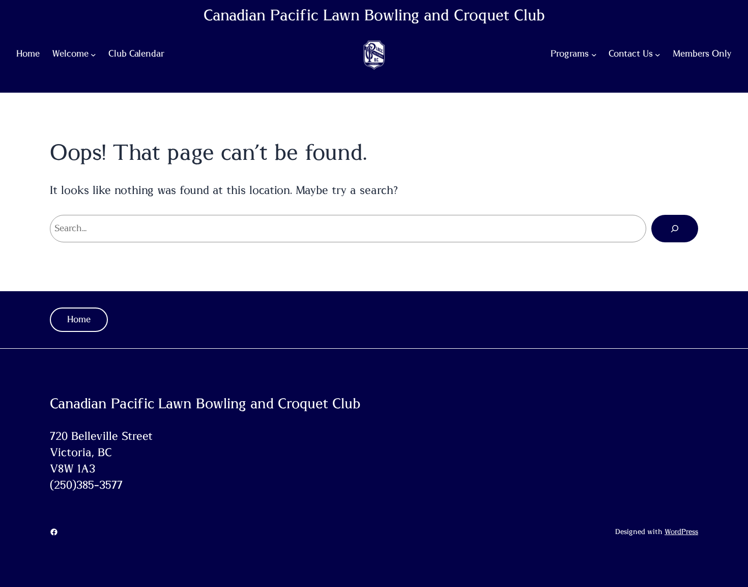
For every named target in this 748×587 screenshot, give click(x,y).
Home (79, 319)
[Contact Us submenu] (657, 55)
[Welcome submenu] (93, 55)
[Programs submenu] (594, 55)
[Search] (674, 228)
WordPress (681, 532)
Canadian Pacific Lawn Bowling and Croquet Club (374, 15)
